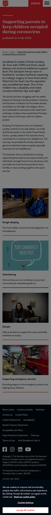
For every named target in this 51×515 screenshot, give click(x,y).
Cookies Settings (25, 502)
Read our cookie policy (24, 497)
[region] (25, 497)
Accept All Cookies (25, 510)
